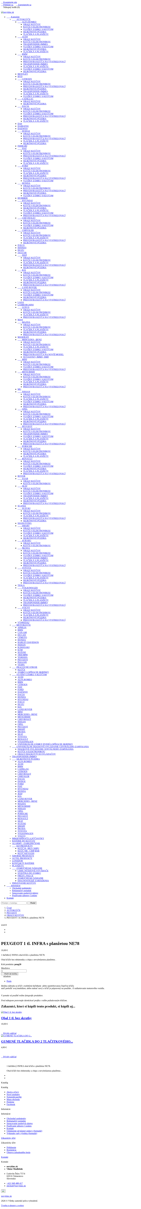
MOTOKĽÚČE (21, 625)
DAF (20, 123)
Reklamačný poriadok (21, 890)
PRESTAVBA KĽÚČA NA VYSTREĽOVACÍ (44, 61)
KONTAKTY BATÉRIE (23, 863)
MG (19, 389)
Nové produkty (13, 1094)
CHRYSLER (26, 230)
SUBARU (24, 540)
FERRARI (22, 146)
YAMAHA (23, 657)
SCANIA (22, 506)
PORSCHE (25, 446)
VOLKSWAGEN (28, 588)
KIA (22, 270)
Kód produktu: (7, 964)
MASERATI (23, 337)
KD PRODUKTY (22, 846)
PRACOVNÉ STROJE (24, 667)
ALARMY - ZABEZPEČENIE (26, 843)
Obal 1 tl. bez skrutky (16, 1018)
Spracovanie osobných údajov (25, 893)
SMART (24, 526)
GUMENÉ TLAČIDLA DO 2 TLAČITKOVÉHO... (37, 1041)
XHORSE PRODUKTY (23, 856)
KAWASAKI (23, 647)
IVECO (21, 245)
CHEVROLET (27, 218)
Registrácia (11, 1150)
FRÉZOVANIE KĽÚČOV (24, 883)
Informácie (13, 885)
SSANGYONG (25, 523)
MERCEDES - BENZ (30, 339)
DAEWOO (23, 128)
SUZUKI (24, 508)
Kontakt (10, 898)
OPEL (23, 409)
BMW (23, 54)
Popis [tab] (9, 981)
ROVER (21, 476)
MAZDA (24, 322)
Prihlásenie (11, 1147)
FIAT (22, 148)
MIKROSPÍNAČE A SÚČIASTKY (28, 838)
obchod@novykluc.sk (16, 1186)
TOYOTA (24, 568)
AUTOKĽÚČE (21, 19)
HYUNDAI (25, 200)
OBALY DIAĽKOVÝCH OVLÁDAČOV (37, 754)
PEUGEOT (25, 426)
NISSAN (24, 391)
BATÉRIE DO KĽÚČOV (23, 841)
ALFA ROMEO (27, 22)
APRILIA (22, 627)
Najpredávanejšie (14, 1097)
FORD (23, 166)
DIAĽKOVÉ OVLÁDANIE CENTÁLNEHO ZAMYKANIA (46, 749)
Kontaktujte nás (9, 2)
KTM (20, 650)
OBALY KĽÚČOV (32, 24)
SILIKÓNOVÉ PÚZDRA (34, 32)
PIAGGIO (22, 662)
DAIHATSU (23, 126)
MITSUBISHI (26, 372)
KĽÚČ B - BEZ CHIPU (28, 848)
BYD (20, 76)
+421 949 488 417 (15, 1183)
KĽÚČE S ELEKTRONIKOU (37, 27)
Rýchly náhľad (8, 1033)
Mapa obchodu (13, 1099)
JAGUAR (22, 253)
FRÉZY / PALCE (25, 875)
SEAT (22, 486)
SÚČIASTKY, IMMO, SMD (36, 357)
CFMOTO (22, 637)
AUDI (23, 37)
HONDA (24, 183)
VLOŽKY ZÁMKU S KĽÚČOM (38, 29)
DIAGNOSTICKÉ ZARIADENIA (33, 880)
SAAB (23, 478)
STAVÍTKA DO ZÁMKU (29, 873)
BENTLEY (23, 74)
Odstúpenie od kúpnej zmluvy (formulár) (24, 1131)
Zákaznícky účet (8, 1138)
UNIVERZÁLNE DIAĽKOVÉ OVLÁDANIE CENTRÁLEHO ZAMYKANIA (50, 746)
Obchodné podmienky (22, 888)
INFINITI (22, 248)
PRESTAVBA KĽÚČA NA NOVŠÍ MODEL (43, 354)
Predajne (10, 1102)
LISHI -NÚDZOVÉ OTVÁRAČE (33, 871)
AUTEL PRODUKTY (22, 858)
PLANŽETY (18, 866)
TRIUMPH (23, 655)
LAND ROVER (27, 287)
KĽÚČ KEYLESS (26, 853)
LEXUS (23, 307)
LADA (21, 302)
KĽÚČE (21, 669)
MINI (22, 359)
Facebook (11, 1104)
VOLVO (24, 607)
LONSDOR (17, 861)
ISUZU (21, 250)
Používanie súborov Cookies (24, 895)
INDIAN (22, 645)
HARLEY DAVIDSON (28, 642)
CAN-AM (22, 632)
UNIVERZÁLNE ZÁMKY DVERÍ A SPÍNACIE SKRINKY (45, 744)
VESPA (21, 665)
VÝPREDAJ (23, 622)
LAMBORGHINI (26, 305)
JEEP (22, 255)
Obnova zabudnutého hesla (18, 1152)
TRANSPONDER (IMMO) (35, 44)
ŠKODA (24, 548)
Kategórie (13, 17)
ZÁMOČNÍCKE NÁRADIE (27, 868)
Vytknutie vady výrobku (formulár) (22, 1133)
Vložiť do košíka (9, 974)
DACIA (23, 106)
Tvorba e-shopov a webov (12, 1205)
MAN (20, 320)
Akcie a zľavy (13, 1092)
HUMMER (23, 198)
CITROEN (25, 79)
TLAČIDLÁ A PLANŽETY (36, 34)
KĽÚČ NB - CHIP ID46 (28, 851)
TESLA (21, 585)
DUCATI (22, 635)
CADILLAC (25, 99)
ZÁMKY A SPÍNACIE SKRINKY (33, 672)
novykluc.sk (6, 1196)
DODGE (24, 131)
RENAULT (25, 459)
